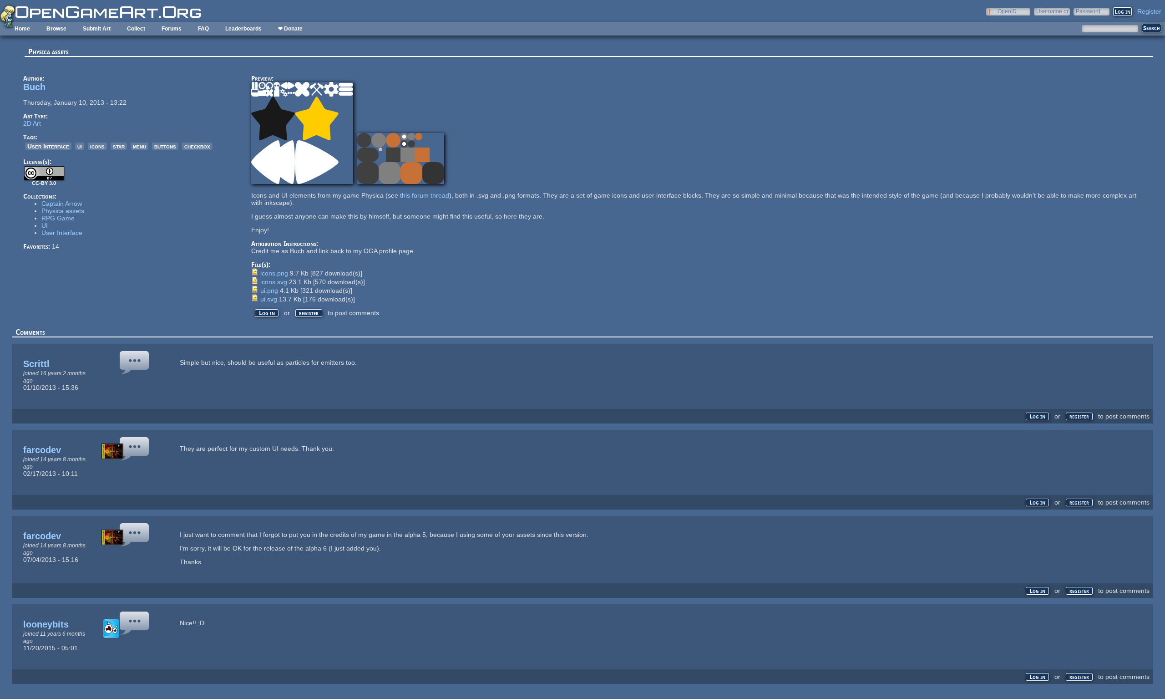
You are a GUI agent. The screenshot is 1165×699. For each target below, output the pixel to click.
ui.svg (268, 299)
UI (44, 225)
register (309, 313)
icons (97, 146)
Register (1149, 11)
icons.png (274, 273)
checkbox (197, 146)
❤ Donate (290, 29)
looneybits (46, 624)
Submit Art (97, 29)
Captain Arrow (61, 203)
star (119, 146)
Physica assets (62, 210)
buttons (165, 146)
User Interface (48, 146)
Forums (172, 29)
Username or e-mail (1052, 11)
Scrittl (36, 364)
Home (22, 29)
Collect (136, 29)
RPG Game (58, 218)
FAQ (203, 29)
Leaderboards (243, 29)
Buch (34, 87)
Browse (56, 29)
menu (139, 146)
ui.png (269, 290)
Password (1088, 11)
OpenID (1007, 11)
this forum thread (424, 195)
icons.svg (273, 282)
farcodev (42, 450)
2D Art (32, 123)
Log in (267, 313)
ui (79, 146)
